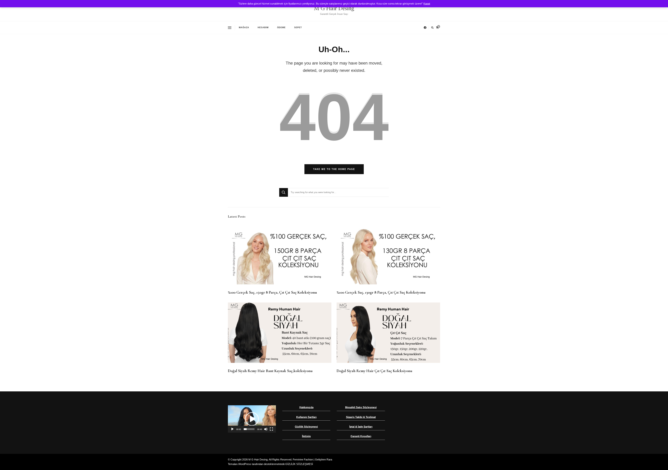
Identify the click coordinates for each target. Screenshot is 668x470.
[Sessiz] (266, 429)
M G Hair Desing (334, 8)
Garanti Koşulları (361, 436)
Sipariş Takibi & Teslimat (361, 417)
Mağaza (244, 27)
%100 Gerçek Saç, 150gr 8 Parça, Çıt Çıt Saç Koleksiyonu (272, 292)
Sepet (298, 27)
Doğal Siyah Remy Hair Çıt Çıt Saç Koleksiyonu (374, 370)
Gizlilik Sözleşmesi (306, 426)
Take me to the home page (334, 169)
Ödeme (281, 27)
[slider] (249, 429)
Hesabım (263, 27)
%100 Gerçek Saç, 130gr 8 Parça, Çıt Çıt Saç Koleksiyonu (381, 292)
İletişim (306, 436)
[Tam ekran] (271, 429)
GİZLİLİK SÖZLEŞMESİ (299, 464)
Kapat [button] (426, 3)
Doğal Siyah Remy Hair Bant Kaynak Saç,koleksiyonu (270, 370)
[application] (252, 419)
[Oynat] (232, 429)
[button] (252, 419)
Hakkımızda (306, 407)
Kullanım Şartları (306, 417)
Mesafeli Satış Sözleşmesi (361, 407)
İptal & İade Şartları (360, 426)
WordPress (244, 464)
